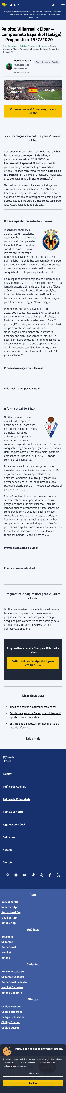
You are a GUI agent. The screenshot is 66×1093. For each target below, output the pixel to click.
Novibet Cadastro (12, 987)
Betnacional (8, 947)
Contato (8, 862)
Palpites (8, 774)
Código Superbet (11, 1012)
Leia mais (33, 1073)
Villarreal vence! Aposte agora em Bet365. (33, 111)
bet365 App (8, 923)
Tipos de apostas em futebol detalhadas (33, 707)
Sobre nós (9, 837)
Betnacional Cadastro (14, 982)
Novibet (6, 952)
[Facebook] (50, 874)
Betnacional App (11, 912)
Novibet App (9, 917)
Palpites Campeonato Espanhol (33, 46)
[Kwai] (42, 874)
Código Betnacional (13, 1017)
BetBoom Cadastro (13, 971)
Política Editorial (13, 812)
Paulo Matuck (22, 60)
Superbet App (9, 907)
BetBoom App (9, 902)
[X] (58, 874)
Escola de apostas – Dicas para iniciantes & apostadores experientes (35, 715)
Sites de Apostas (10, 46)
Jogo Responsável (14, 824)
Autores (8, 849)
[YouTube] (24, 874)
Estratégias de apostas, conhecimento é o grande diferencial (34, 725)
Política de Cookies (14, 786)
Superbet (7, 942)
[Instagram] (16, 874)
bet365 (5, 957)
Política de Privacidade (16, 799)
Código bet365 (10, 1027)
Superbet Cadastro (12, 977)
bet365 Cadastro (11, 992)
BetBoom (7, 936)
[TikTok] (33, 874)
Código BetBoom (11, 1006)
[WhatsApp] (7, 874)
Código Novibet (10, 1022)
